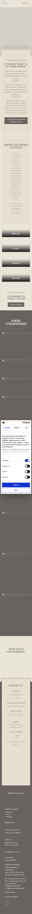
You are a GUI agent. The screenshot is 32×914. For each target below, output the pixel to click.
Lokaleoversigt (16, 304)
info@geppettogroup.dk (13, 886)
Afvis (16, 490)
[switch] (27, 466)
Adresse (16, 722)
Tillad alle (16, 485)
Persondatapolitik (10, 860)
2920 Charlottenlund (11, 845)
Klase (8, 814)
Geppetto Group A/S (12, 830)
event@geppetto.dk (16, 694)
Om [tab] (26, 427)
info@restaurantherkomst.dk (16, 706)
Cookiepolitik (9, 857)
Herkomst (9, 812)
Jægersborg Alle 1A (11, 842)
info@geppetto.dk (12, 852)
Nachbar (9, 817)
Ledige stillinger (10, 892)
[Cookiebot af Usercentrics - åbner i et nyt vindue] (22, 423)
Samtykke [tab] (7, 427)
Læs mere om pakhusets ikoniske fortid (16, 121)
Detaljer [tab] (16, 427)
